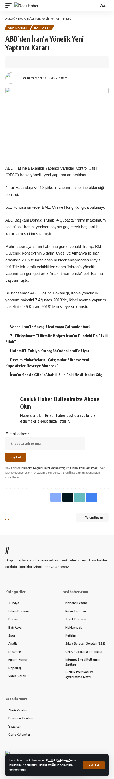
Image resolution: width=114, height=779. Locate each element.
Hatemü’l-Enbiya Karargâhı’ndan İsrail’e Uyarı (50, 350)
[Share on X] (25, 62)
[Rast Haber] (26, 5)
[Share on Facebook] (17, 62)
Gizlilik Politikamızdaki (84, 467)
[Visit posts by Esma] (10, 78)
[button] (94, 765)
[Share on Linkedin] (42, 62)
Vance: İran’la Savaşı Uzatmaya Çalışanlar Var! (50, 326)
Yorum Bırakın (94, 517)
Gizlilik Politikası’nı (59, 760)
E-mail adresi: (17, 434)
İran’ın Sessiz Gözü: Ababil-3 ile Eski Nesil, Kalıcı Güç (56, 374)
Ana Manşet (18, 27)
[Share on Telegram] (50, 62)
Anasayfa (10, 18)
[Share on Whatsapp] (33, 62)
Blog (20, 18)
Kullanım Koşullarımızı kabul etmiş (43, 467)
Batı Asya (42, 27)
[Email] (58, 62)
